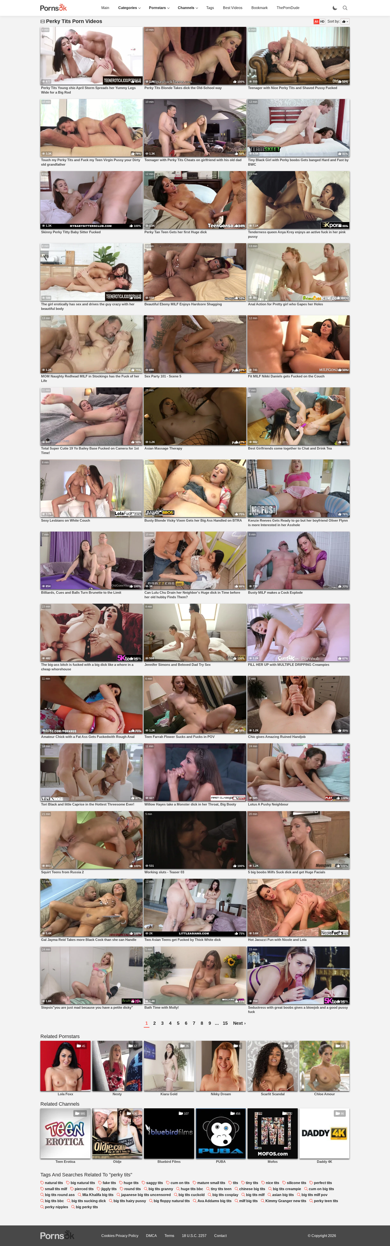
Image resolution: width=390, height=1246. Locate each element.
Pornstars (157, 8)
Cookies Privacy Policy (119, 1236)
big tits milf (255, 1195)
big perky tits (87, 1207)
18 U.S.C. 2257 (194, 1236)
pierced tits (84, 1189)
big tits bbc (54, 1201)
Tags (210, 8)
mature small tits (211, 1183)
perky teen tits (326, 1201)
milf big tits (248, 1201)
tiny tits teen (221, 1189)
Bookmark (259, 8)
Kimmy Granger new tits (285, 1201)
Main (105, 8)
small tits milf (56, 1189)
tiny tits (252, 1183)
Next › (239, 1023)
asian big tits (283, 1195)
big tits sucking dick (89, 1201)
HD (322, 21)
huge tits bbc (192, 1189)
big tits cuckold (192, 1195)
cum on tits (180, 1183)
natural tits (54, 1183)
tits (235, 1183)
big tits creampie (287, 1189)
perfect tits (323, 1183)
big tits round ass (60, 1195)
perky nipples (56, 1207)
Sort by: (333, 21)
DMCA (151, 1236)
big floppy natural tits (172, 1201)
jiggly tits (109, 1189)
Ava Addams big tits (214, 1201)
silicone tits (296, 1183)
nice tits (272, 1183)
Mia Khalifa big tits (98, 1195)
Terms (169, 1236)
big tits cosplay (225, 1195)
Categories (127, 8)
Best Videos (232, 8)
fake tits (109, 1183)
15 (225, 1023)
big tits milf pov (314, 1195)
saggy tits (154, 1183)
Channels (186, 8)
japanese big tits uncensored (146, 1195)
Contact (220, 1236)
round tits (132, 1189)
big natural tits (83, 1183)
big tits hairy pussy (130, 1201)
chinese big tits (252, 1189)
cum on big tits (321, 1189)
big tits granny (161, 1189)
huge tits (131, 1183)
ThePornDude (288, 8)
